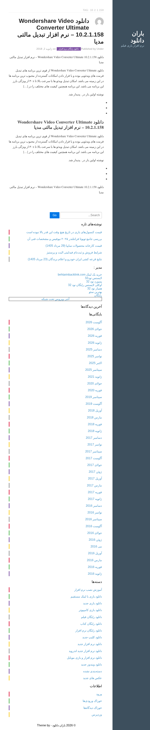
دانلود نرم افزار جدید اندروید (85, 651)
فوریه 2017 (95, 492)
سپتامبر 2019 (93, 397)
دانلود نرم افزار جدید (90, 644)
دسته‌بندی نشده (92, 671)
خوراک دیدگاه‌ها (92, 707)
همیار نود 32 (94, 288)
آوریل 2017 (95, 478)
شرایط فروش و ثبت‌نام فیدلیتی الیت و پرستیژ (74, 252)
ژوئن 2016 (95, 539)
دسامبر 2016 (94, 505)
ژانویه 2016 (95, 573)
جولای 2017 (94, 465)
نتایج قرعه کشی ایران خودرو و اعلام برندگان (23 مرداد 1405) (65, 259)
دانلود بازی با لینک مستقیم (86, 596)
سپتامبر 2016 (93, 519)
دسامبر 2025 (94, 349)
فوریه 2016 (95, 566)
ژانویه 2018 (95, 431)
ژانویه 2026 (95, 342)
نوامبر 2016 (94, 512)
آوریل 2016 (95, 553)
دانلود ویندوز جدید (91, 664)
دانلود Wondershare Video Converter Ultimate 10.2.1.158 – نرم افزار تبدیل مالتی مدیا (60, 31)
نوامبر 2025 (94, 356)
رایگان (98, 295)
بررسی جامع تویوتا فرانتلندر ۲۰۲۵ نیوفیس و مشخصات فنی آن (64, 238)
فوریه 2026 (95, 335)
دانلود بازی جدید (92, 603)
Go (55, 215)
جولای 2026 (94, 329)
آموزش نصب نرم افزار (88, 589)
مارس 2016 (94, 560)
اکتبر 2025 (95, 363)
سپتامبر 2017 (93, 451)
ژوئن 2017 (95, 471)
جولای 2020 (94, 383)
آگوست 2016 (94, 526)
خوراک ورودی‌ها (92, 700)
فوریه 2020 (95, 390)
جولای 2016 (94, 532)
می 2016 (96, 546)
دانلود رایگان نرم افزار (69, 49)
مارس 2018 (94, 417)
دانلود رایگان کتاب (91, 623)
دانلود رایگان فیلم (91, 617)
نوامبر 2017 (94, 444)
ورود (99, 694)
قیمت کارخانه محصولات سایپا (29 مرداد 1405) (74, 245)
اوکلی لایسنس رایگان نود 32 (85, 285)
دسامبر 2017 (94, 437)
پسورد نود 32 (94, 281)
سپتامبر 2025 (93, 369)
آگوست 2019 (94, 403)
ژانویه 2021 (95, 376)
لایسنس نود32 (93, 278)
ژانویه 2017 (95, 498)
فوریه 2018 (95, 424)
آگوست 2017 (94, 458)
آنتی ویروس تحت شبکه (55, 299)
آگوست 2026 (94, 322)
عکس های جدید (92, 678)
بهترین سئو (95, 291)
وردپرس (97, 714)
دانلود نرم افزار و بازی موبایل (84, 657)
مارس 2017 (94, 485)
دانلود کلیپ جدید (92, 637)
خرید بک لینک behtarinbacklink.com (80, 274)
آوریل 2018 (95, 410)
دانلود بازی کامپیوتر (90, 610)
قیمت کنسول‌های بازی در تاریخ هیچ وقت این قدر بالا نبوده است (64, 232)
